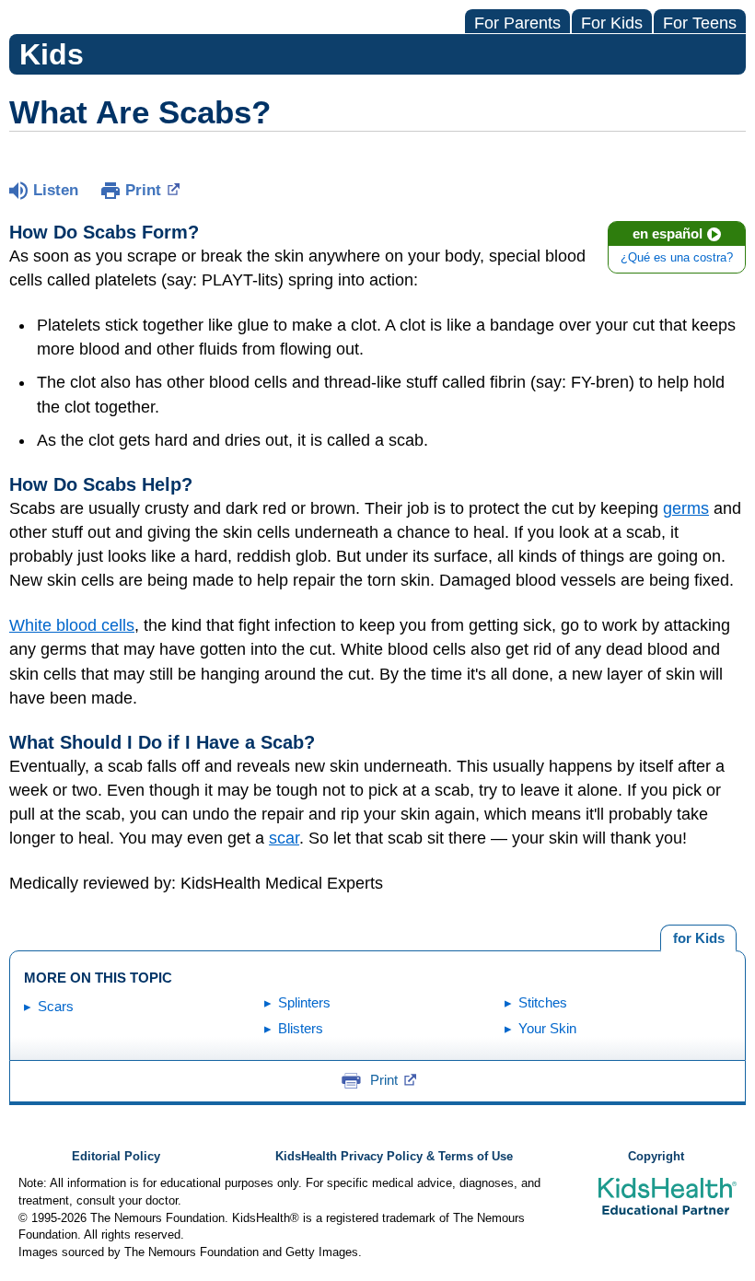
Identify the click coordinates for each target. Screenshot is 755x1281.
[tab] (698, 938)
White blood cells (71, 625)
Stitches (542, 1002)
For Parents (517, 23)
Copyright (656, 1156)
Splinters (304, 1002)
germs (686, 508)
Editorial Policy (116, 1156)
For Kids (612, 23)
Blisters (300, 1028)
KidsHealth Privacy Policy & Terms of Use (394, 1156)
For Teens (700, 23)
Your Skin (547, 1028)
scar (284, 838)
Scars (56, 1006)
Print (143, 190)
